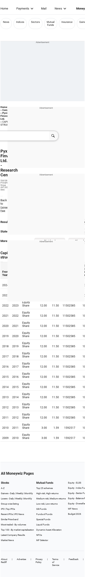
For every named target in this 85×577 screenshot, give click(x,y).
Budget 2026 (74, 513)
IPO (3, 509)
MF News (73, 508)
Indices (20, 22)
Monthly (28, 493)
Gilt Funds (41, 509)
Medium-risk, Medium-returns (51, 498)
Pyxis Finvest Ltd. (4, 116)
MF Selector (42, 540)
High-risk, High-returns (47, 493)
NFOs (39, 535)
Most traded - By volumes (13, 524)
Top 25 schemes (44, 488)
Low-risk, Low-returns (47, 503)
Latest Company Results (13, 535)
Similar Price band (9, 519)
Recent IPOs (7, 514)
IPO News (19, 514)
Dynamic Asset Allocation (49, 529)
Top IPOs (10, 509)
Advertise (21, 559)
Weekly (19, 493)
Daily (12, 493)
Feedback (73, 559)
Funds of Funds (44, 514)
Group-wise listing (10, 503)
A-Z (3, 488)
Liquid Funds (42, 524)
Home (4, 8)
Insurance (67, 22)
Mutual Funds (51, 23)
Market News (7, 540)
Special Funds (43, 519)
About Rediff (4, 561)
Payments (22, 8)
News (58, 8)
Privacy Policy (39, 561)
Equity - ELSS (74, 482)
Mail (43, 8)
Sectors (35, 22)
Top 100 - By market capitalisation (17, 529)
